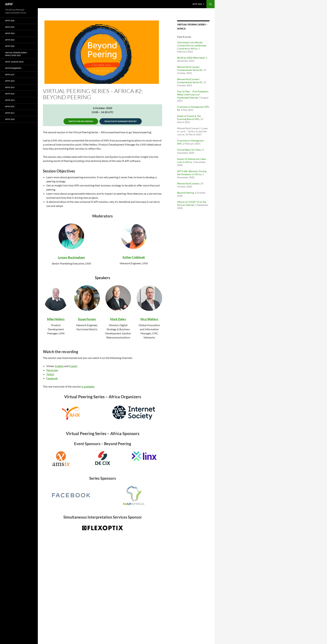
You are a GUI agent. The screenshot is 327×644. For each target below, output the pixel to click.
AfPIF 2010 (9, 119)
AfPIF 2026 (197, 4)
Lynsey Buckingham (71, 257)
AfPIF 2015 (9, 87)
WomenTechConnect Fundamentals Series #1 (189, 81)
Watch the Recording (81, 121)
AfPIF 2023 (9, 40)
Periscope (52, 370)
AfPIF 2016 (9, 81)
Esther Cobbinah (134, 257)
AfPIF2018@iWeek (13, 68)
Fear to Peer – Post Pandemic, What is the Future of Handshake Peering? (193, 94)
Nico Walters (149, 319)
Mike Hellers (56, 319)
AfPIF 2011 (9, 113)
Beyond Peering (185, 192)
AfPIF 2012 (9, 106)
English (59, 366)
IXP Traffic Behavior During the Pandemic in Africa (191, 173)
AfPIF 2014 (9, 94)
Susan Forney (87, 319)
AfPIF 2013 (9, 100)
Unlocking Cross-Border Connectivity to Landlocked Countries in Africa (191, 45)
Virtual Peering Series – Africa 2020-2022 (16, 54)
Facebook (52, 378)
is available (87, 386)
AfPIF (9, 4)
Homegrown (197, 106)
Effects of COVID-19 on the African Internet (191, 203)
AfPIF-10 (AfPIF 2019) (14, 62)
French (73, 366)
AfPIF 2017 (9, 74)
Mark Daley (118, 319)
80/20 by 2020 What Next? (191, 57)
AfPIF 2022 (9, 46)
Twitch (50, 374)
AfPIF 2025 (9, 27)
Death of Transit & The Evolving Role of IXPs (189, 117)
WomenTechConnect (188, 183)
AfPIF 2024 (9, 33)
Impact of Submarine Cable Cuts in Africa (191, 160)
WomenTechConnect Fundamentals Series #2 (189, 68)
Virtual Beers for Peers (189, 149)
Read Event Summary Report (121, 121)
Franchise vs (184, 106)
